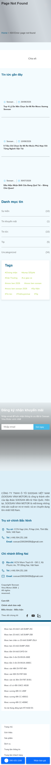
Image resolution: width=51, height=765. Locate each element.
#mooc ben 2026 (12, 283)
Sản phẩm (8, 738)
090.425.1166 (15, 760)
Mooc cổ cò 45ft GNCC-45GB (16, 685)
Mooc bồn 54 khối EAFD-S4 (15, 652)
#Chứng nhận (11, 272)
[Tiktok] (45, 615)
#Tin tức (8, 294)
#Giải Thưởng (11, 278)
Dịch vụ (7, 744)
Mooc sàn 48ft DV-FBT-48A (15, 668)
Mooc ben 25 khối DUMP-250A (17, 646)
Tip (3, 242)
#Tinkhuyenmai (23, 294)
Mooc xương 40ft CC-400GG (16, 697)
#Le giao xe (27, 278)
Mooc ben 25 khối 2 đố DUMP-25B (18, 635)
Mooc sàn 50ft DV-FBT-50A (15, 674)
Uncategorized (8, 252)
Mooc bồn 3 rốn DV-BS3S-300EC (17, 663)
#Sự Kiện (35, 288)
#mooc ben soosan (33, 283)
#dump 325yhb (28, 272)
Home (4, 33)
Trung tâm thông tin (12, 749)
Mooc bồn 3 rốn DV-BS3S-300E (17, 657)
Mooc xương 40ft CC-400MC (16, 702)
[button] (40, 58)
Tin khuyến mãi (9, 221)
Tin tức (4, 232)
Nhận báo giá (40, 760)
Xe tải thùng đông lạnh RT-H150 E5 (18, 708)
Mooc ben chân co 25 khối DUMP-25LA (20, 640)
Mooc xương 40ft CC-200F (15, 691)
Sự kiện (5, 211)
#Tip (36, 294)
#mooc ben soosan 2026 (16, 288)
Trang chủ (8, 727)
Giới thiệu (8, 732)
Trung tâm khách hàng (13, 755)
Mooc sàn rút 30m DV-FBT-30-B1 (17, 680)
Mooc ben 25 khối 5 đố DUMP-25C (18, 629)
